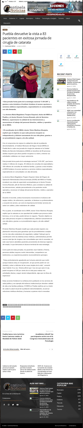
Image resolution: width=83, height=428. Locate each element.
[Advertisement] (28, 298)
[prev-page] (50, 349)
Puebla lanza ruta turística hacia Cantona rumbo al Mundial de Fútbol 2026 (13, 336)
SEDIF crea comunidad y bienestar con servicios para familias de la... (74, 113)
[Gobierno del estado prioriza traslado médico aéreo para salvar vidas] (10, 358)
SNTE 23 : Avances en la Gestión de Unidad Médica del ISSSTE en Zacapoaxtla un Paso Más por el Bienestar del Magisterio (45, 370)
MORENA (38, 305)
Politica (59, 396)
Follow (68, 55)
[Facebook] (69, 1)
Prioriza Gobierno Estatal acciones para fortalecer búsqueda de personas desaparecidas (73, 92)
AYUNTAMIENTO (12, 305)
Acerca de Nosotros (60, 425)
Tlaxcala (59, 403)
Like (61, 55)
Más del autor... (25, 349)
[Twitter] (76, 1)
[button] (79, 20)
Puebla (5, 307)
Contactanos (72, 425)
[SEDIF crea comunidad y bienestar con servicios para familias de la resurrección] (61, 113)
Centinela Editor (10, 46)
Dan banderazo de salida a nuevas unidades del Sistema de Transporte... (73, 103)
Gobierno (12, 18)
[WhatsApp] (20, 51)
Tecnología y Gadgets (49, 18)
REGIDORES (12, 307)
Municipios (29, 18)
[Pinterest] (15, 51)
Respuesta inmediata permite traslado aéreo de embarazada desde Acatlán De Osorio (28, 369)
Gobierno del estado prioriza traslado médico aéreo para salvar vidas (10, 368)
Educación (7, 23)
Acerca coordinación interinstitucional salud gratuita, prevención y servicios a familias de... (74, 124)
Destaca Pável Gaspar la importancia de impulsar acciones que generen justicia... (74, 81)
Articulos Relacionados (11, 349)
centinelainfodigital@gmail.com (12, 400)
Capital (21, 18)
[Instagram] (72, 1)
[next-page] (52, 349)
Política (37, 18)
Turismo (61, 18)
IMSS (33, 305)
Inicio (5, 18)
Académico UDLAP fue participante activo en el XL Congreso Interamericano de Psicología (41, 337)
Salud (68, 18)
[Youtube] (79, 1)
